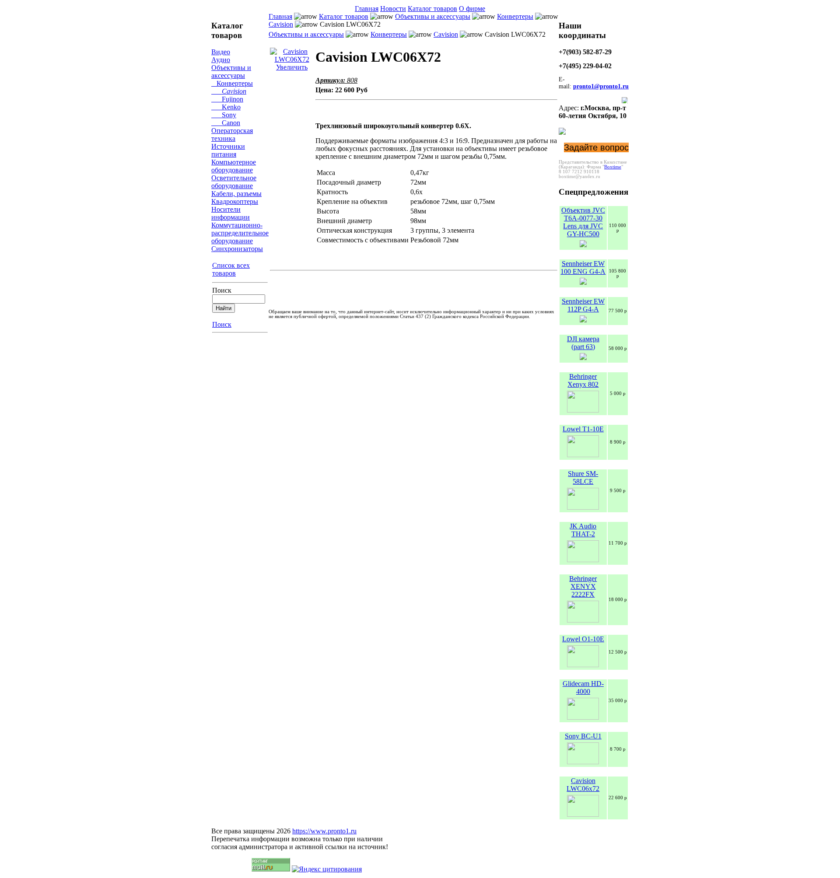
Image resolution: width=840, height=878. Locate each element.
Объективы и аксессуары (231, 71)
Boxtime (612, 166)
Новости (393, 8)
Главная (366, 8)
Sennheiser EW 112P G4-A (583, 305)
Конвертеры (232, 83)
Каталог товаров (432, 8)
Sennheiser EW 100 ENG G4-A (583, 267)
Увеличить (292, 67)
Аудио (220, 59)
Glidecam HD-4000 (583, 687)
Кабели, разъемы (236, 193)
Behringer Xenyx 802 (582, 380)
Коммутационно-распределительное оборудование (240, 233)
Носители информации (230, 213)
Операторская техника (232, 134)
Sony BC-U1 (583, 736)
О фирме (472, 8)
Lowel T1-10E (583, 429)
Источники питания (228, 150)
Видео (220, 52)
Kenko (226, 107)
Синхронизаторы (237, 248)
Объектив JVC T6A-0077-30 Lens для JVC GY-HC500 (583, 222)
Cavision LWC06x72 (583, 784)
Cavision (228, 91)
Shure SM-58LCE (583, 477)
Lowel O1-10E (583, 639)
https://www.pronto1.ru (324, 831)
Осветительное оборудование (233, 181)
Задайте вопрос (596, 147)
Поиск (221, 290)
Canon (225, 122)
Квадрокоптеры (234, 201)
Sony (223, 115)
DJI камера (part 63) (583, 342)
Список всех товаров (231, 269)
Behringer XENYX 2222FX (583, 586)
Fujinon (227, 99)
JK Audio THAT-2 (583, 530)
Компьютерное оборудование (233, 166)
